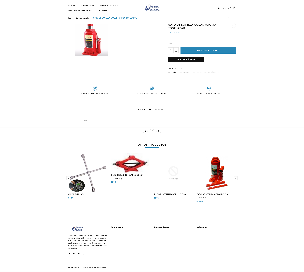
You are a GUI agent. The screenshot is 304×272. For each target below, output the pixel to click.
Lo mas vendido (82, 18)
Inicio (70, 18)
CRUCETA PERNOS (76, 194)
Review (159, 109)
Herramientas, (184, 72)
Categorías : (173, 72)
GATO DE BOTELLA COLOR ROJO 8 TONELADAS (212, 196)
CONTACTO (104, 10)
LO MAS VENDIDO (109, 5)
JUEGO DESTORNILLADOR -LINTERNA (170, 194)
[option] (87, 178)
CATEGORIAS (87, 5)
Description (144, 109)
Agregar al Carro (208, 50)
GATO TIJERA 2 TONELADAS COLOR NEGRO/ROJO (127, 177)
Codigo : (172, 69)
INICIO (71, 5)
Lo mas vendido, (196, 72)
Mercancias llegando (211, 72)
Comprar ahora (186, 59)
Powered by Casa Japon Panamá (94, 267)
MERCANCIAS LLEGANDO (80, 10)
